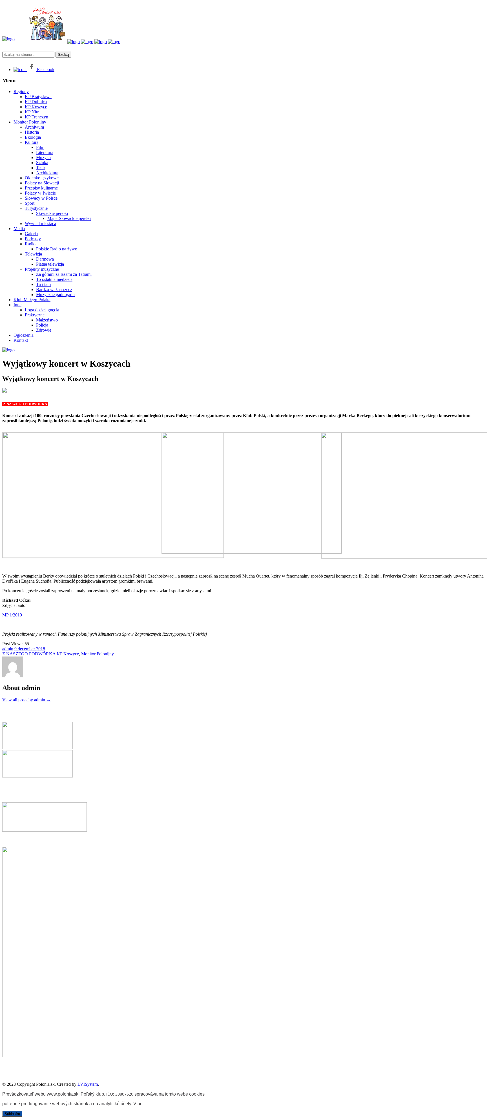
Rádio (30, 243)
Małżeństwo (47, 320)
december (27, 648)
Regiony (21, 91)
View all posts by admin (26, 699)
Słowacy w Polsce (41, 198)
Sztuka (42, 162)
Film (40, 147)
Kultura (31, 142)
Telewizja (33, 254)
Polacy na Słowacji (42, 182)
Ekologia (33, 137)
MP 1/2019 (12, 615)
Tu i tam (43, 284)
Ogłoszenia (24, 335)
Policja (42, 325)
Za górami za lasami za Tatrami (64, 274)
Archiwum (34, 127)
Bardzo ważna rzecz (54, 289)
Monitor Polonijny (30, 122)
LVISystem (88, 1084)
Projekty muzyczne (42, 269)
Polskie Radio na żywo (56, 248)
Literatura (44, 152)
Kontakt (21, 340)
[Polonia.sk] (8, 38)
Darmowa (45, 259)
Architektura (47, 172)
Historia (32, 132)
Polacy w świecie (40, 193)
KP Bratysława (38, 96)
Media (19, 228)
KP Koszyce (36, 106)
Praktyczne (35, 314)
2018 (40, 648)
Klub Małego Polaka (32, 299)
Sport (29, 203)
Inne (17, 304)
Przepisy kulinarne (41, 188)
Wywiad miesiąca (40, 223)
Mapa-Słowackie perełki (69, 218)
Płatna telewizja (50, 264)
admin (7, 648)
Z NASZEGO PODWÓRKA (29, 653)
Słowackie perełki (52, 213)
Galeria (31, 233)
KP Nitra (33, 111)
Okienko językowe (42, 177)
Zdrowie (43, 330)
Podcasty (33, 238)
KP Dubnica (36, 101)
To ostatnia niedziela (54, 279)
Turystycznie (36, 208)
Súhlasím (12, 1114)
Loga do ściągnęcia (42, 309)
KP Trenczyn (36, 116)
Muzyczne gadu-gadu (55, 294)
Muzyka (43, 157)
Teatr (40, 167)
